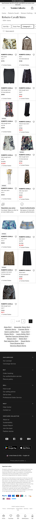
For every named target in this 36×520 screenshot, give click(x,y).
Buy (4, 370)
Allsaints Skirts (10, 329)
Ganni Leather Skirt (11, 332)
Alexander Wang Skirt (22, 327)
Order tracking (8, 373)
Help (4, 403)
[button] (32, 8)
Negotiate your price (8, 208)
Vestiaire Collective (11, 416)
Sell (4, 385)
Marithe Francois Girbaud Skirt (17, 336)
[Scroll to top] (30, 321)
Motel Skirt (23, 339)
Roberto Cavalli (13, 13)
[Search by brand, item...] (4, 8)
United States (19, 508)
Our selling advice (9, 392)
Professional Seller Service (12, 397)
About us (6, 419)
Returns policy (8, 379)
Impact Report (8, 425)
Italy (18, 510)
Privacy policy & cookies (17, 461)
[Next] (23, 321)
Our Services (8, 357)
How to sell (7, 389)
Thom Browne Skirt (17, 343)
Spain (31, 508)
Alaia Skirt (8, 327)
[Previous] (13, 321)
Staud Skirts (25, 341)
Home (4, 13)
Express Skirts (23, 329)
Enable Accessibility (18, 1)
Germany (26, 508)
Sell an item (7, 394)
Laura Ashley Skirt (23, 334)
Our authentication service (12, 376)
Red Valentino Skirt (11, 341)
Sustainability (7, 422)
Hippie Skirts (9, 334)
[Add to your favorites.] (16, 55)
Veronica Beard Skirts (18, 346)
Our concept (7, 361)
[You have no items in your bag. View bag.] (32, 8)
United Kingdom (11, 508)
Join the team (7, 428)
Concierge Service (9, 364)
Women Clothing (26, 13)
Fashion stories (8, 431)
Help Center (7, 407)
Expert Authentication (27, 208)
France (4, 508)
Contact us (7, 410)
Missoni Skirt (11, 339)
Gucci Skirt (25, 332)
